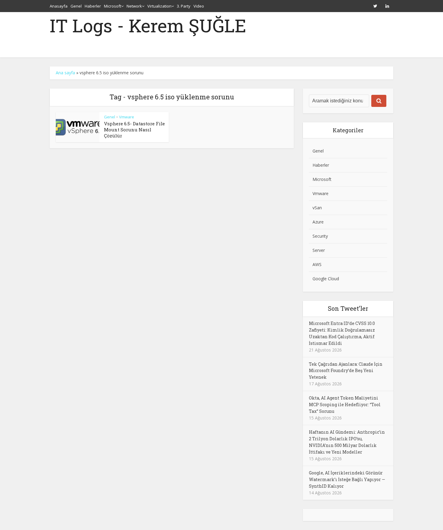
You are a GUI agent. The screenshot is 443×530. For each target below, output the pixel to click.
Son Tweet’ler (348, 308)
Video (198, 6)
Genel (76, 6)
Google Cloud (326, 278)
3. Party (183, 6)
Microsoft (112, 6)
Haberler (93, 6)
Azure (318, 222)
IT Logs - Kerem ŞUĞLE (148, 25)
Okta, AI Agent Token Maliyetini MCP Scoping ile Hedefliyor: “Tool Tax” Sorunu (345, 404)
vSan (317, 207)
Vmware (126, 117)
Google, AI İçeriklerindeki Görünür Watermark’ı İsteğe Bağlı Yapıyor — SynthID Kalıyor (347, 479)
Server (319, 250)
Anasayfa (59, 6)
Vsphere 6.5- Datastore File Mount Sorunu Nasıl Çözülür (134, 129)
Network (134, 6)
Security (320, 236)
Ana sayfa (65, 72)
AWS (317, 264)
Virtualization (159, 6)
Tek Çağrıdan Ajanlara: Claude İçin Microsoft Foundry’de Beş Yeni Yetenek (345, 370)
